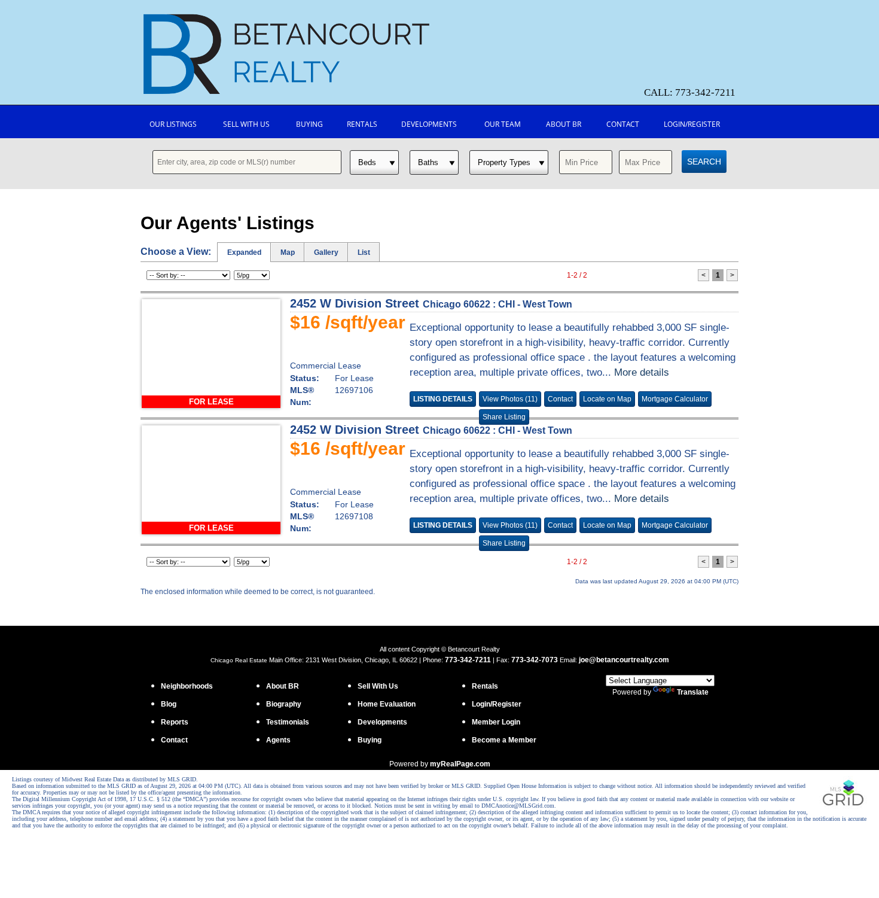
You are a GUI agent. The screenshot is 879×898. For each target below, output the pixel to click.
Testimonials (287, 722)
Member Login (496, 722)
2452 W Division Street (431, 303)
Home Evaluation (387, 704)
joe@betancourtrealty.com (624, 660)
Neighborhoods (187, 686)
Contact (622, 124)
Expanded (244, 252)
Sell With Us (246, 124)
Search (704, 161)
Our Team (502, 124)
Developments (429, 124)
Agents (278, 740)
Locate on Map (607, 399)
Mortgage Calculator (675, 399)
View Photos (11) (510, 399)
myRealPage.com (460, 764)
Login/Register (692, 124)
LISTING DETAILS (442, 399)
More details (641, 372)
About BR (563, 124)
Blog (168, 704)
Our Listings (173, 124)
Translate (693, 692)
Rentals (362, 124)
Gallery (326, 252)
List (364, 252)
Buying (309, 124)
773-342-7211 (468, 660)
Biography (283, 704)
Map (287, 252)
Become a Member (504, 740)
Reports (174, 722)
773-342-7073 (534, 660)
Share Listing (504, 417)
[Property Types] (508, 162)
